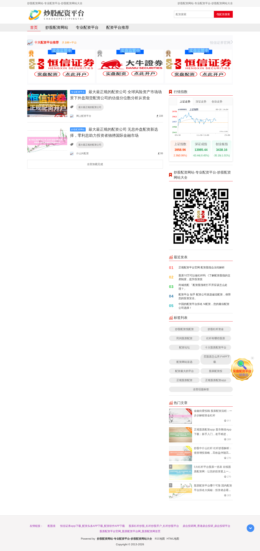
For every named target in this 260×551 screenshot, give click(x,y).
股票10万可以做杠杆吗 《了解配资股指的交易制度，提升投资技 (204, 277)
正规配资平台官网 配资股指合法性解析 (202, 267)
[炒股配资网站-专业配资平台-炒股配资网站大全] (56, 14)
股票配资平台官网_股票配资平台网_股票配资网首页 (130, 531)
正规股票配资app (215, 380)
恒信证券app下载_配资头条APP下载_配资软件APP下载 (92, 526)
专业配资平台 (87, 27)
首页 (34, 27)
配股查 (52, 526)
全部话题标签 (201, 389)
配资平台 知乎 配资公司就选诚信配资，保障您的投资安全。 (205, 296)
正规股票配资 (184, 380)
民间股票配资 (184, 338)
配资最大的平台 (184, 371)
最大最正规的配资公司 (89, 107)
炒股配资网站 (56, 27)
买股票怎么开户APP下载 (217, 359)
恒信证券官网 (220, 42)
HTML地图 (173, 538)
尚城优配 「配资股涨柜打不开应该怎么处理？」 (203, 286)
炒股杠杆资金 (216, 329)
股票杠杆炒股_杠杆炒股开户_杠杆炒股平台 (154, 526)
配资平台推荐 (117, 27)
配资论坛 (184, 347)
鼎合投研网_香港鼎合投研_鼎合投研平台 (206, 526)
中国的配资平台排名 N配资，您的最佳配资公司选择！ (204, 305)
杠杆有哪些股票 (215, 338)
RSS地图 (160, 538)
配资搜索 (224, 14)
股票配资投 (215, 371)
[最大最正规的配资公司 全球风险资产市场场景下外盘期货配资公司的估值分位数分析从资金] (47, 103)
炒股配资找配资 (184, 329)
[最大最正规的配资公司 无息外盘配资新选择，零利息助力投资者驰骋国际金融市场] (47, 141)
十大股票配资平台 (215, 347)
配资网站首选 (184, 362)
